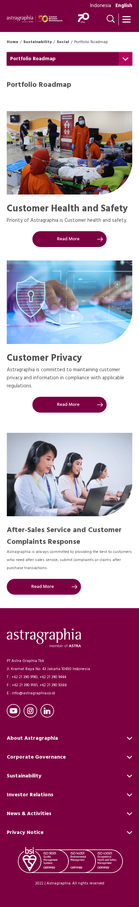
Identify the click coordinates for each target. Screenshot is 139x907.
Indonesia (100, 6)
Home (12, 42)
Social (63, 42)
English (123, 6)
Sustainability (37, 42)
